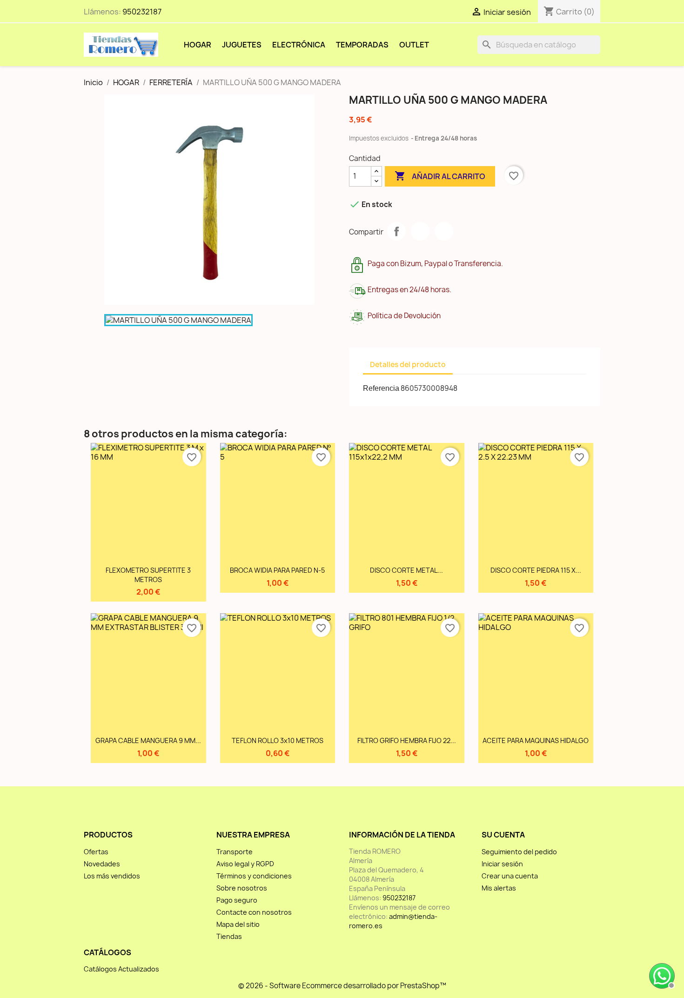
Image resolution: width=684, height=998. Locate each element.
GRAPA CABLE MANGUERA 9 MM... (148, 740)
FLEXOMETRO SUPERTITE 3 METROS (148, 575)
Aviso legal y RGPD (245, 863)
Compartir (396, 231)
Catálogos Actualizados (121, 969)
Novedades (102, 863)
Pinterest (444, 231)
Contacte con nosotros (254, 912)
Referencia (381, 388)
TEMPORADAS (362, 45)
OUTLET (414, 45)
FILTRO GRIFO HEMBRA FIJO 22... (406, 740)
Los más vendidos (112, 875)
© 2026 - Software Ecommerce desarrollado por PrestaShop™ (342, 986)
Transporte (234, 851)
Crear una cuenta (510, 875)
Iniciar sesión (502, 863)
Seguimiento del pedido (519, 851)
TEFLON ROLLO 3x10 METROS (277, 740)
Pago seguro (236, 900)
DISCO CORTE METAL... (406, 570)
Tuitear (420, 231)
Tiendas (229, 936)
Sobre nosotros (241, 888)
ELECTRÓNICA (298, 45)
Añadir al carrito (440, 175)
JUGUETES (242, 45)
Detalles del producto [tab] (408, 364)
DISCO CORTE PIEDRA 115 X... (535, 570)
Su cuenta (503, 835)
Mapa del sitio (238, 924)
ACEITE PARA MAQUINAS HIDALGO (536, 740)
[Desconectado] (660, 974)
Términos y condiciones (254, 875)
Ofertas (96, 851)
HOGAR (197, 45)
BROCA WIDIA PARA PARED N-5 (277, 570)
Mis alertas (499, 888)
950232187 (141, 12)
